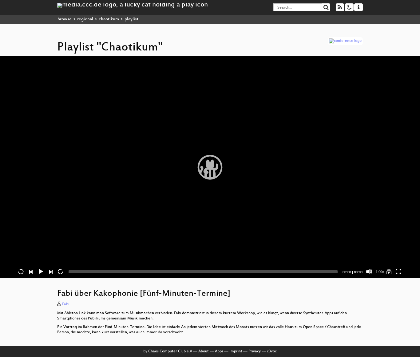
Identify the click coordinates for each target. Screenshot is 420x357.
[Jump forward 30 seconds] (60, 271)
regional (85, 19)
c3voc (272, 351)
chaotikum (109, 19)
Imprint (235, 351)
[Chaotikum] (388, 271)
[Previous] (31, 271)
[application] (210, 167)
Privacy (254, 351)
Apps (219, 351)
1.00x (380, 272)
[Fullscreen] (398, 271)
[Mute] (369, 271)
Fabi (65, 304)
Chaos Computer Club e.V (170, 351)
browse (64, 19)
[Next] (50, 271)
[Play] (210, 167)
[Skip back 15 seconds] (21, 271)
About (203, 351)
